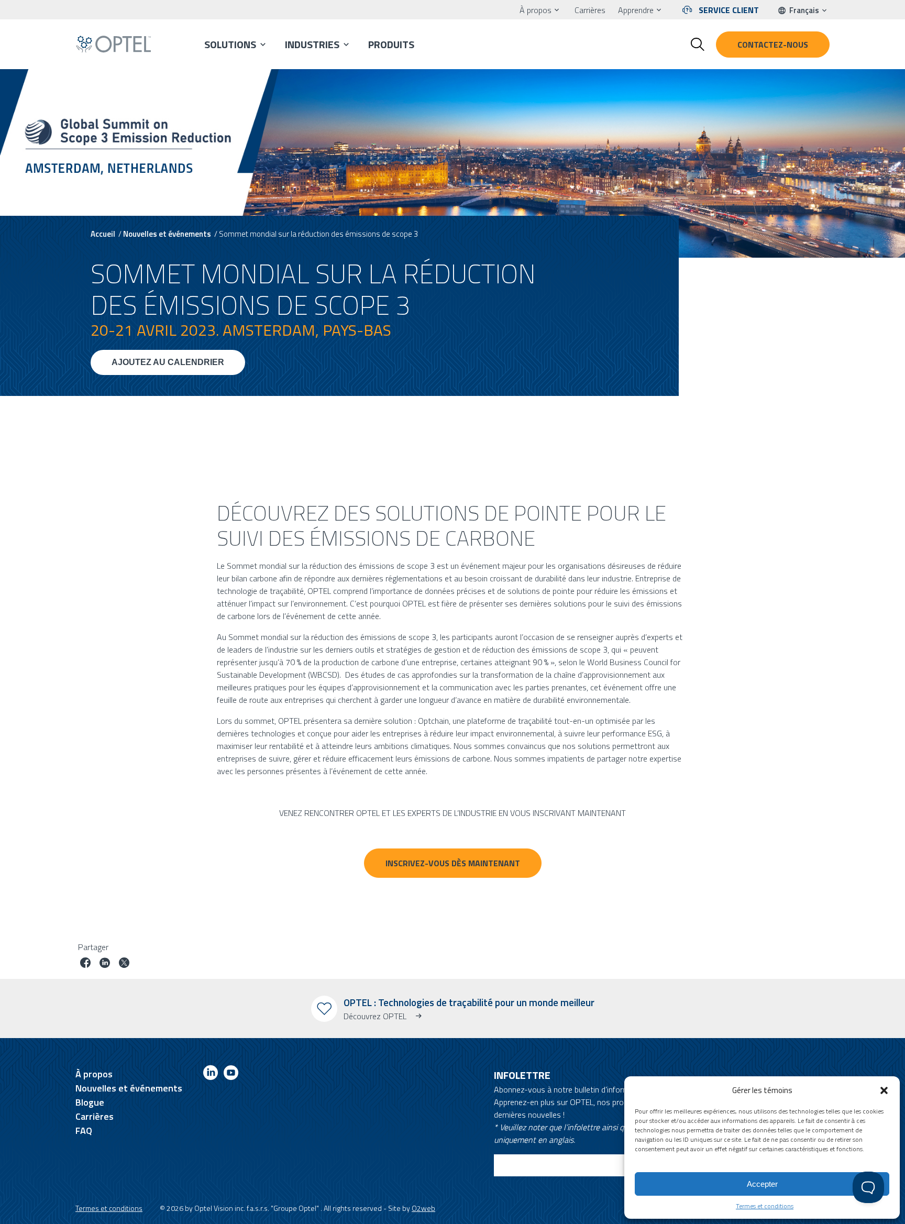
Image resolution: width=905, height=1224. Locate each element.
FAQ (83, 1130)
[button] (884, 1090)
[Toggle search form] (697, 44)
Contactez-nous (772, 44)
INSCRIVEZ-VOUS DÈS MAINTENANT (452, 863)
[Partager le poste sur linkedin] (104, 964)
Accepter (762, 1183)
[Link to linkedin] (210, 1074)
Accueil (103, 234)
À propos (535, 10)
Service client (729, 10)
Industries (312, 44)
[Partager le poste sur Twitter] (124, 964)
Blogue (89, 1102)
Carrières (590, 10)
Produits (391, 44)
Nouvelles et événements (167, 234)
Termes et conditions (764, 1206)
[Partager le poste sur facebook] (85, 964)
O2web (423, 1208)
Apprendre (636, 10)
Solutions (230, 44)
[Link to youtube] (231, 1074)
